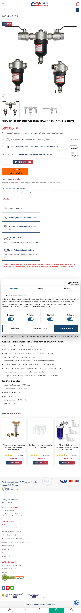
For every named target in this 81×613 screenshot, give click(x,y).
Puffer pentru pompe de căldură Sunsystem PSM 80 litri (36, 147)
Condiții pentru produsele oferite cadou (17, 542)
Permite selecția (40, 328)
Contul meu (7, 556)
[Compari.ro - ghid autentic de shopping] (13, 577)
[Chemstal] (5, 198)
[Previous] (6, 60)
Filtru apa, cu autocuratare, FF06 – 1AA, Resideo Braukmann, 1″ (14, 447)
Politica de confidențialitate (12, 565)
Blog (5, 553)
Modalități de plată (9, 535)
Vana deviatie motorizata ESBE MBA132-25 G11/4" (33, 154)
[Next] (75, 60)
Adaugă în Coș (24, 162)
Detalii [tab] (40, 288)
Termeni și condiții (9, 569)
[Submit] (77, 10)
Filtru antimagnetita (28, 192)
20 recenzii (46, 455)
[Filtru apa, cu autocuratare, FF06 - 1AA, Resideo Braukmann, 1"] (14, 430)
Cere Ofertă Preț (14, 237)
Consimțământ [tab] (14, 288)
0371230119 (12, 502)
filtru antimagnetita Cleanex (45, 192)
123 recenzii (73, 455)
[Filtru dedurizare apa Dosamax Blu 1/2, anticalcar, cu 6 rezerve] (67, 430)
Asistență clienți (8, 546)
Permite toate (66, 328)
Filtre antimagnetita (18, 188)
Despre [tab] (67, 288)
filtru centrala (58, 192)
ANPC (5, 572)
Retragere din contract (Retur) (13, 538)
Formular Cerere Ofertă (11, 528)
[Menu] (3, 4)
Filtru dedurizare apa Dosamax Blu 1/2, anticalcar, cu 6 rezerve (67, 447)
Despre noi (7, 524)
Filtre (9, 188)
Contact (6, 549)
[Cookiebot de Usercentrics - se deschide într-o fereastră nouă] (69, 282)
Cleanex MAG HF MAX (14, 192)
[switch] (31, 319)
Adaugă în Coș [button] (14, 462)
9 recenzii (19, 455)
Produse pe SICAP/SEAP (12, 531)
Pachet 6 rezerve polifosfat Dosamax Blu (40, 446)
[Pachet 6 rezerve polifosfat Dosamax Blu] (40, 430)
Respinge (15, 328)
